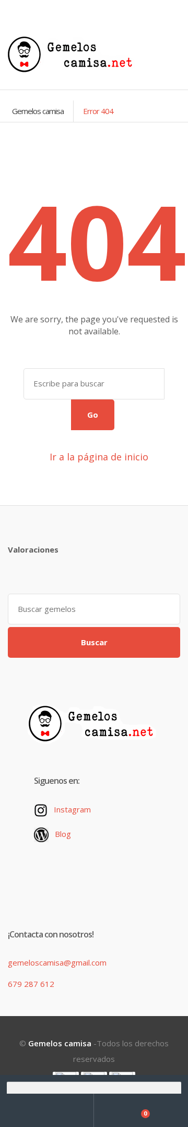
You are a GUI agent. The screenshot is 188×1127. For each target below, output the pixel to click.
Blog (63, 834)
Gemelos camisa (38, 111)
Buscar (94, 642)
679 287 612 (31, 984)
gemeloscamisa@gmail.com (57, 962)
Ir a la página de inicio (97, 456)
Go (92, 414)
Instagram (72, 809)
